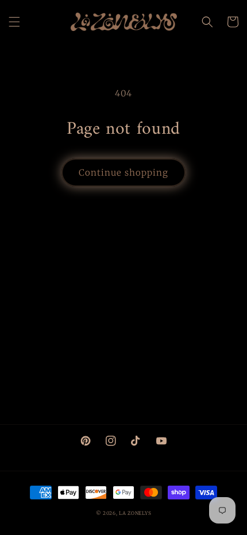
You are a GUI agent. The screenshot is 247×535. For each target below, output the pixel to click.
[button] (14, 21)
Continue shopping (123, 172)
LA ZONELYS (135, 513)
